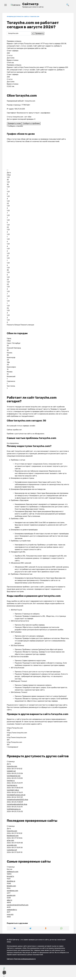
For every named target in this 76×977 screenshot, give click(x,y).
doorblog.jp (11, 881)
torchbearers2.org (13, 776)
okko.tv (9, 900)
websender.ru (12, 910)
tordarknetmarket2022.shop (17, 800)
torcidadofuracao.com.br (16, 795)
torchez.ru (11, 781)
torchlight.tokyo (13, 790)
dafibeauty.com (12, 872)
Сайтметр (30, 4)
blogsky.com (11, 886)
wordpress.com (12, 891)
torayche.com (12, 766)
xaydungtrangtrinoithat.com (17, 905)
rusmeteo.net (12, 850)
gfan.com (10, 840)
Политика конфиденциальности (25, 959)
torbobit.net (11, 771)
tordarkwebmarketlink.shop (17, 804)
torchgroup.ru (12, 785)
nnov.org (10, 914)
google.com (11, 895)
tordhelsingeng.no (14, 809)
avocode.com (12, 845)
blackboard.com (13, 836)
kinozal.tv (10, 876)
